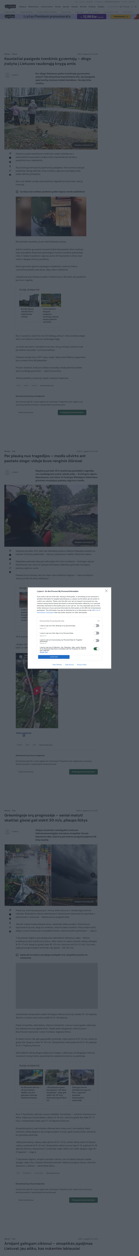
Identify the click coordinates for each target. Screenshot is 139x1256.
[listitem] (69, 621)
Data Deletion (57, 664)
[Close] (107, 591)
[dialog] (69, 628)
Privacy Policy (82, 664)
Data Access (69, 664)
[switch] (96, 625)
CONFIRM (54, 657)
